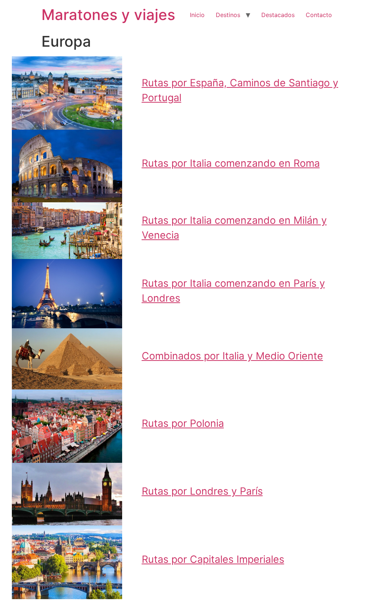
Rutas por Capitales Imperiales (213, 559)
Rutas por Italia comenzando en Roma (231, 163)
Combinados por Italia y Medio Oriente (232, 356)
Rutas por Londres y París (202, 491)
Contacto (319, 15)
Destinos (228, 15)
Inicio (197, 15)
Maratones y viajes (108, 15)
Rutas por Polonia (183, 423)
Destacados (278, 15)
